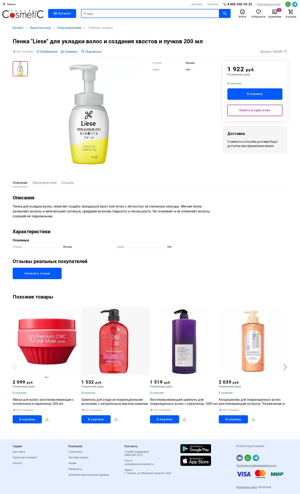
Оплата (17, 463)
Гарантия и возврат (25, 457)
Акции (72, 463)
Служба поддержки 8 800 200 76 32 (136, 453)
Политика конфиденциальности (256, 465)
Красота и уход (40, 27)
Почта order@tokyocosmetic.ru (139, 462)
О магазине (75, 451)
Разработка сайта (246, 487)
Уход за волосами (69, 27)
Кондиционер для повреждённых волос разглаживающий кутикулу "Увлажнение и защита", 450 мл (251, 402)
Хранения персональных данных (89, 474)
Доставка (196, 4)
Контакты (212, 4)
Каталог (18, 27)
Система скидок (79, 457)
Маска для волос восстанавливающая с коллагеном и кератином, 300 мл (43, 402)
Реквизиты (75, 469)
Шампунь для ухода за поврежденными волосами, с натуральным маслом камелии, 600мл (114, 402)
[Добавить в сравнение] (47, 419)
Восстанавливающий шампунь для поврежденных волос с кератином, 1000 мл (184, 402)
